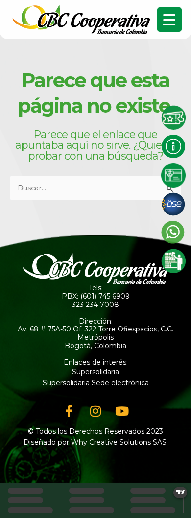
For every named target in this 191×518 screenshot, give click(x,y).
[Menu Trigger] (169, 19)
